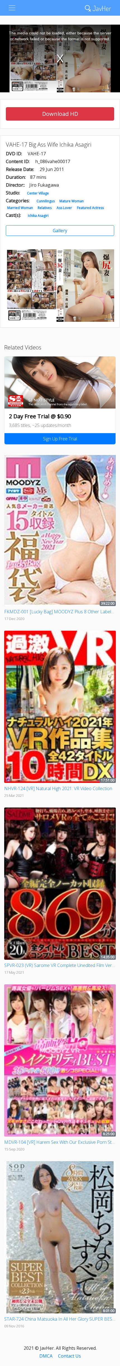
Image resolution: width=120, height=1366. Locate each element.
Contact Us (69, 1356)
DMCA (45, 1356)
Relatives (45, 207)
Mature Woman (71, 201)
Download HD (60, 114)
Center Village (38, 193)
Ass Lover (64, 207)
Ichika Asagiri (38, 215)
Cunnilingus (46, 201)
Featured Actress (90, 207)
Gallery (60, 230)
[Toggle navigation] (12, 8)
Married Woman (20, 207)
